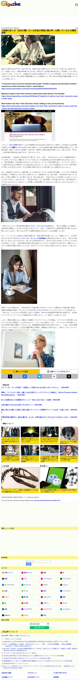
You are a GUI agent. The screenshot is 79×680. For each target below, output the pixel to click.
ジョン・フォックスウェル (40, 226)
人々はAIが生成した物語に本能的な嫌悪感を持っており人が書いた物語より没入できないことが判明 (49, 459)
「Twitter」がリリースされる (12, 639)
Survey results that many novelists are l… (47, 500)
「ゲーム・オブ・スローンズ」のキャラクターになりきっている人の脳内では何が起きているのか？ (10, 440)
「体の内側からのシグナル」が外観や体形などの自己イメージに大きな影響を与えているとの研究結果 (30, 459)
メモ (76, 28)
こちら (27, 635)
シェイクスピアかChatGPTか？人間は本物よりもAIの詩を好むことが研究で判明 (69, 458)
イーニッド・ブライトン (36, 71)
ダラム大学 (13, 145)
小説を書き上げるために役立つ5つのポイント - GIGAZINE (21, 405)
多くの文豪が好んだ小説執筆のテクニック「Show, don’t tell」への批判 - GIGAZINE (30, 400)
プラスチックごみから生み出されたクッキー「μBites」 (20, 653)
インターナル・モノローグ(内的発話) (33, 238)
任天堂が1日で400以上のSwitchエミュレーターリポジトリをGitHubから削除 (27, 658)
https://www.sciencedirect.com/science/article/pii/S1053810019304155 (29, 89)
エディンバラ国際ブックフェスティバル (17, 147)
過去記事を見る (39, 627)
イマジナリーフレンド (37, 310)
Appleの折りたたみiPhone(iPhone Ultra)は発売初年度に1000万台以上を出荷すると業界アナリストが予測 (36, 641)
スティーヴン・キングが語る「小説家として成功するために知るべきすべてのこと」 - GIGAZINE (35, 387)
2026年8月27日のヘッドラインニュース (16, 663)
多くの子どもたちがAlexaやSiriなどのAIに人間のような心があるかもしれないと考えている (49, 439)
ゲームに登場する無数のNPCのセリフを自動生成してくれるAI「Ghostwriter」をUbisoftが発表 (10, 459)
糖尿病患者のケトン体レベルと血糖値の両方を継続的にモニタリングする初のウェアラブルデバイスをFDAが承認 (38, 661)
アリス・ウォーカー (22, 69)
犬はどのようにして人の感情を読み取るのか (68, 442)
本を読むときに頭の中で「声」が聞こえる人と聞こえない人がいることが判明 (30, 439)
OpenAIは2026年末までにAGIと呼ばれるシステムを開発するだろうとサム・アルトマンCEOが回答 (34, 655)
